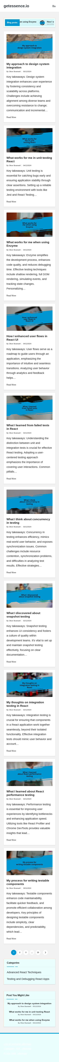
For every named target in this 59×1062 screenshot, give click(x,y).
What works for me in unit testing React (29, 1012)
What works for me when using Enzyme (29, 1020)
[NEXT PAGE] (45, 952)
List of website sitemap (17, 1043)
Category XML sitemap (17, 1048)
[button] (45, 952)
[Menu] (53, 6)
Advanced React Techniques (24, 972)
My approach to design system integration (29, 1003)
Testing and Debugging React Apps (28, 978)
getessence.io (16, 6)
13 (38, 952)
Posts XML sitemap (15, 1053)
